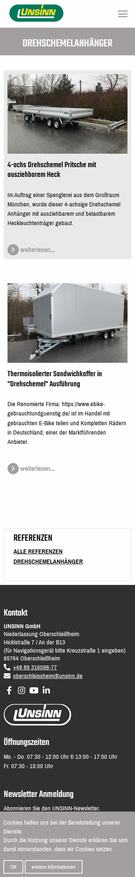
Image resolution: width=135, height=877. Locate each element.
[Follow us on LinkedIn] (46, 689)
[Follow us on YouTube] (33, 689)
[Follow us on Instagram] (21, 689)
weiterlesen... (37, 249)
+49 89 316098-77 (35, 667)
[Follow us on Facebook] (9, 689)
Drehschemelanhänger (48, 561)
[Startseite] (36, 12)
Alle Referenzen (38, 551)
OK (13, 867)
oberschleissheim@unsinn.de (47, 676)
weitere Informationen (54, 867)
